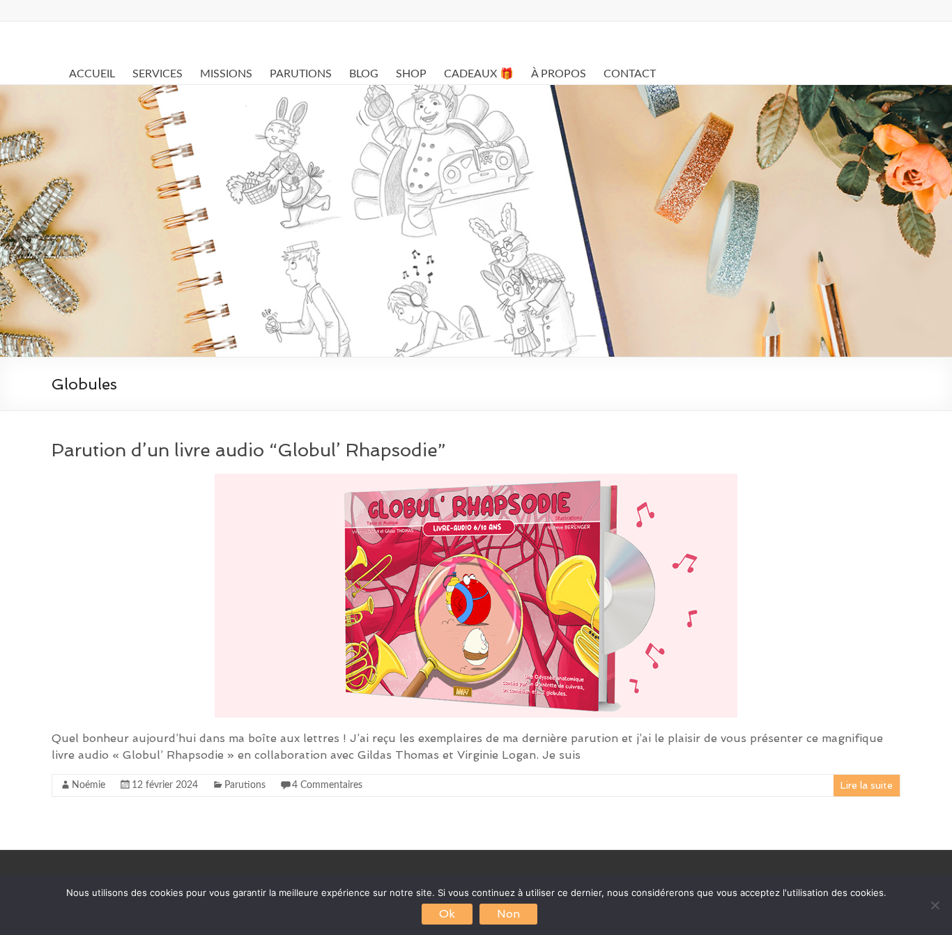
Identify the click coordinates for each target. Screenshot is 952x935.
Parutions (245, 785)
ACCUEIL (92, 73)
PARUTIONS (301, 73)
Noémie (88, 785)
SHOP (411, 73)
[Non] (935, 905)
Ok (447, 913)
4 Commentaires (327, 785)
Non (508, 913)
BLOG (363, 73)
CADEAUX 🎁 (479, 73)
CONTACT (630, 73)
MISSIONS (226, 73)
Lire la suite (866, 785)
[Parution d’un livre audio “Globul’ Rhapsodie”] (476, 480)
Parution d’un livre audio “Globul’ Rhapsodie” (249, 450)
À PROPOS (558, 73)
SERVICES (157, 73)
